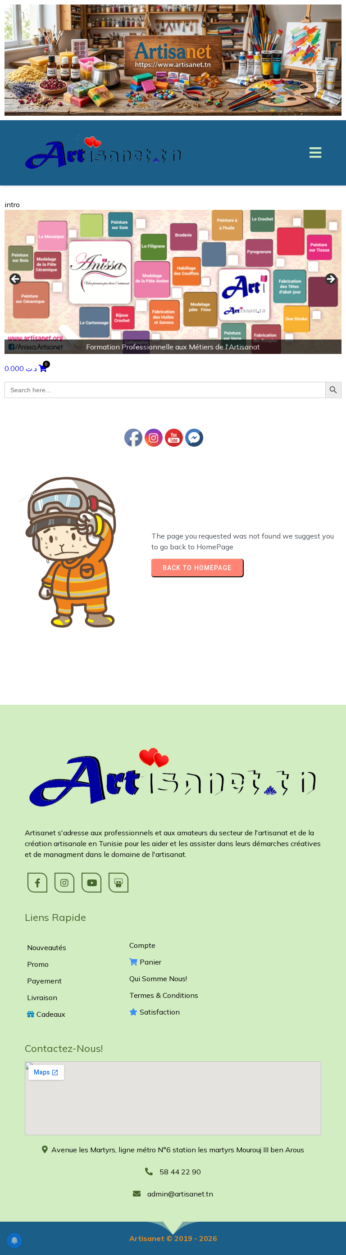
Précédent (16, 279)
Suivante (330, 279)
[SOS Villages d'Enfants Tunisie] (173, 282)
